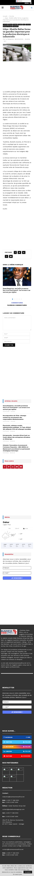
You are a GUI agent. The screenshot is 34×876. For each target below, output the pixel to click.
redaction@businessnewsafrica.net (13, 796)
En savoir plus (17, 874)
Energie (15, 24)
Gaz (24, 24)
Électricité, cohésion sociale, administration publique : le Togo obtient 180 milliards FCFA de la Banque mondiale (17, 427)
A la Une (5, 24)
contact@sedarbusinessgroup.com (13, 809)
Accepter (28, 872)
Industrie (28, 24)
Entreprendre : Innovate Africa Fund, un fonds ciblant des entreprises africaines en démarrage (16, 437)
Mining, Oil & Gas (7, 26)
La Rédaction (9, 39)
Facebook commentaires (17, 305)
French (20, 1)
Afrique (10, 24)
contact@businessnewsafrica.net (12, 849)
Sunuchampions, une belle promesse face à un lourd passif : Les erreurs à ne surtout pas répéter (16, 290)
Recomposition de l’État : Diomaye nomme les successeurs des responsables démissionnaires (14, 417)
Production (15, 26)
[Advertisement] (17, 77)
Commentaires (17, 303)
